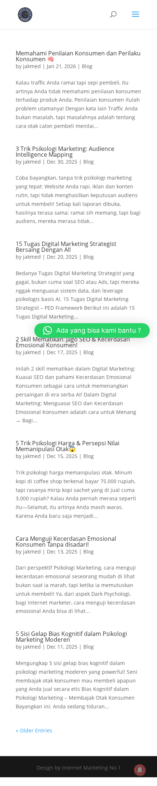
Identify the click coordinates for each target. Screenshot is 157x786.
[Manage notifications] (140, 770)
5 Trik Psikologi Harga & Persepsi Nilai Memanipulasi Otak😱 (67, 446)
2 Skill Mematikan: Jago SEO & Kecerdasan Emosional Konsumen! (73, 342)
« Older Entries (34, 730)
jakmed (32, 66)
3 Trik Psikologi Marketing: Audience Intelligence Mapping (65, 152)
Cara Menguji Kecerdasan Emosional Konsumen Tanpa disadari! (66, 541)
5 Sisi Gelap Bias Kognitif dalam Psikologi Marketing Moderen (71, 637)
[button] (92, 330)
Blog (87, 66)
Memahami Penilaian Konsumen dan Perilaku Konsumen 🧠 (78, 56)
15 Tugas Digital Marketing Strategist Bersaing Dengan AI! (66, 247)
